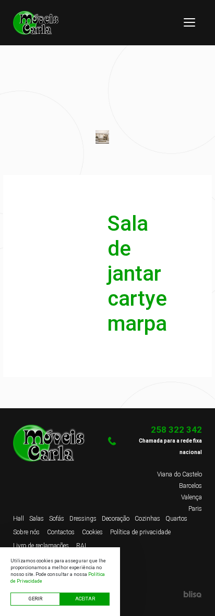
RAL (82, 545)
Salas (36, 518)
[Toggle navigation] (189, 22)
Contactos (61, 532)
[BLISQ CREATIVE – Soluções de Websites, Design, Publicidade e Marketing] (155, 594)
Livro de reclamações (41, 545)
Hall (18, 518)
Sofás (56, 518)
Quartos (176, 518)
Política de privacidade (140, 532)
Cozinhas (147, 518)
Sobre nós (26, 532)
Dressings (83, 518)
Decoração (115, 518)
